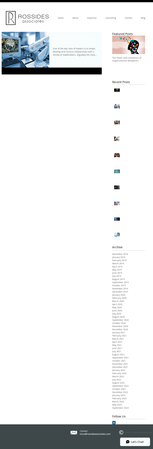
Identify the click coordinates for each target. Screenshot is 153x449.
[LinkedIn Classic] (114, 422)
